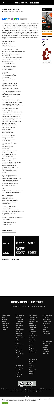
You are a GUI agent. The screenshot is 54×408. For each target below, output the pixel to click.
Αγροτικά (45, 345)
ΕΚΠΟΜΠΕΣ (14, 306)
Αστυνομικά (19, 319)
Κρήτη (4, 321)
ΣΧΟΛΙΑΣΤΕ (24, 19)
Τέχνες (18, 376)
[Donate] (47, 37)
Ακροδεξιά (32, 361)
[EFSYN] (47, 56)
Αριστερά (32, 319)
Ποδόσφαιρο (19, 344)
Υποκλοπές (32, 352)
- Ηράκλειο (5, 323)
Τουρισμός (46, 351)
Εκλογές (31, 329)
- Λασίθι (4, 325)
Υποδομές (46, 353)
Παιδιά (18, 342)
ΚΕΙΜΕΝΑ (25, 306)
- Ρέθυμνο (5, 327)
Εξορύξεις (46, 331)
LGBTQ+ (18, 317)
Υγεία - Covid (19, 354)
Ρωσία (31, 344)
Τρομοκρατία (33, 350)
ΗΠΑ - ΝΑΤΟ (33, 335)
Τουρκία (31, 348)
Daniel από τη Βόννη (9, 11)
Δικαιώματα (19, 321)
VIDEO (34, 306)
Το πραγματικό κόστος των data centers (20, 242)
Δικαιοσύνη (32, 325)
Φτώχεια (18, 356)
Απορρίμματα (47, 321)
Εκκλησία (18, 323)
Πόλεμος (31, 342)
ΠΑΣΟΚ (31, 372)
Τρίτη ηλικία (19, 350)
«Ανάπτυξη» (46, 343)
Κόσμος (4, 317)
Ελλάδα (4, 319)
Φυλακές (18, 358)
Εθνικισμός (32, 327)
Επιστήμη (18, 370)
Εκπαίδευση (19, 368)
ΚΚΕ (30, 363)
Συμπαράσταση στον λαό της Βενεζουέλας (32, 252)
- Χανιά (4, 329)
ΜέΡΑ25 (31, 365)
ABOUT (42, 306)
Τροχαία (18, 352)
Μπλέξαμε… (6, 243)
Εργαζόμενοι (19, 325)
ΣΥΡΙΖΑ (31, 374)
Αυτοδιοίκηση (33, 317)
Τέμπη (17, 348)
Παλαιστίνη (32, 339)
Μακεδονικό (32, 337)
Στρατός (31, 346)
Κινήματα (18, 331)
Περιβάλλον (46, 333)
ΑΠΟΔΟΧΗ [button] (5, 403)
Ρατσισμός (19, 346)
